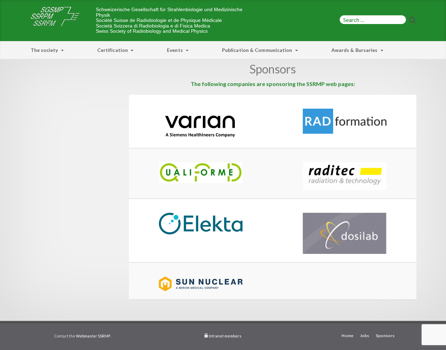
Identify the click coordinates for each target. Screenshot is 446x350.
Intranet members (225, 336)
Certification (113, 50)
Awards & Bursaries (355, 50)
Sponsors (385, 335)
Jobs (364, 335)
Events (175, 50)
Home (347, 335)
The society (45, 50)
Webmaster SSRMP (93, 336)
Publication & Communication (257, 50)
